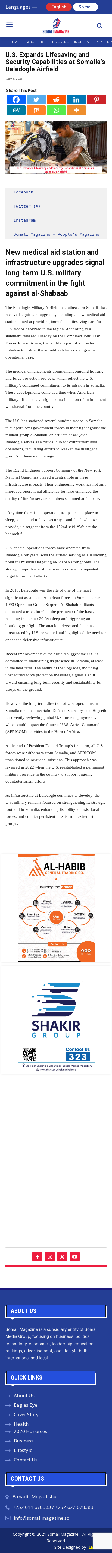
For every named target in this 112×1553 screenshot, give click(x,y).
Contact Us (26, 1460)
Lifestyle (23, 1450)
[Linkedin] (76, 99)
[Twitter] (36, 99)
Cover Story (26, 1414)
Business (23, 1441)
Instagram (25, 220)
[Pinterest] (96, 99)
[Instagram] (50, 1256)
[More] (76, 110)
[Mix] (36, 110)
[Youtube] (75, 1256)
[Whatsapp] (56, 110)
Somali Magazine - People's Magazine (56, 234)
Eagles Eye (25, 1405)
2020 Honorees (30, 1431)
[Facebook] (16, 99)
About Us (24, 1395)
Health (21, 1424)
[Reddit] (56, 99)
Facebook (23, 192)
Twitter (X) (27, 206)
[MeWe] (16, 110)
